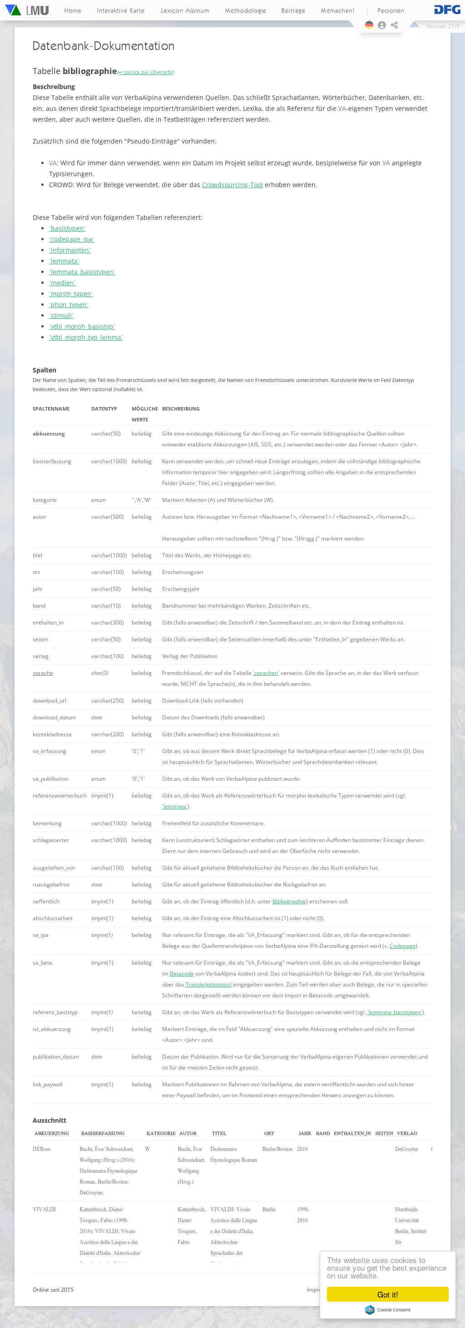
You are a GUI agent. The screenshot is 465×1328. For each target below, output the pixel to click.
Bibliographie (289, 901)
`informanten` (70, 250)
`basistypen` (67, 228)
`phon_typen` (69, 304)
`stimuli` (61, 315)
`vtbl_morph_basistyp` (82, 326)
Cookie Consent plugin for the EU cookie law (388, 1310)
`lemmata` (64, 261)
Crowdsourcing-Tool (232, 184)
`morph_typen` (71, 293)
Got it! (387, 1294)
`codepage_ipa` (71, 239)
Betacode (182, 973)
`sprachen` (266, 673)
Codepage (403, 946)
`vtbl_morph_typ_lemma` (86, 337)
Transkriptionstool (209, 984)
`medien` (62, 282)
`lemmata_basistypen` (82, 272)
